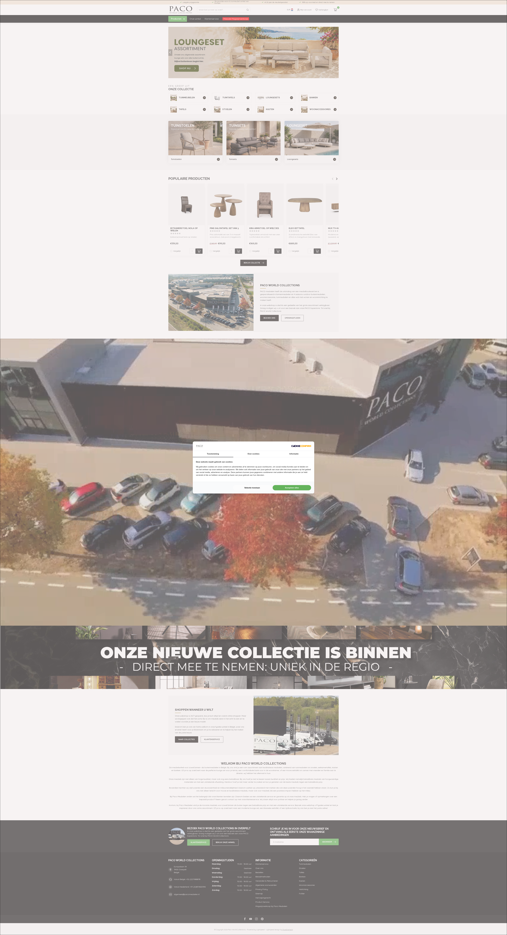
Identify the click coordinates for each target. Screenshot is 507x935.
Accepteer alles (292, 488)
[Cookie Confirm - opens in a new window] (301, 446)
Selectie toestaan (252, 488)
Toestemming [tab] (213, 454)
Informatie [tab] (294, 454)
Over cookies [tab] (253, 454)
